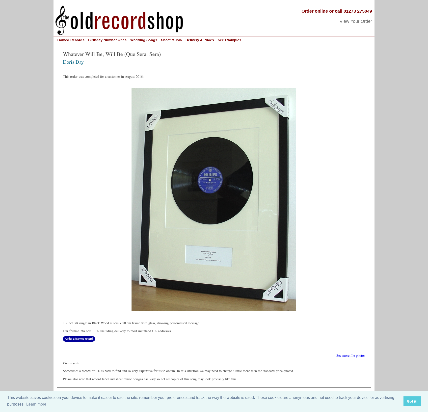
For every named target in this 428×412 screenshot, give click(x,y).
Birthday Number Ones (107, 40)
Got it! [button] (412, 401)
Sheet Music (171, 40)
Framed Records (70, 40)
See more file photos (350, 355)
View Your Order (356, 21)
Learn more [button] (36, 404)
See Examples (229, 40)
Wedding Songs (143, 40)
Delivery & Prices (200, 40)
